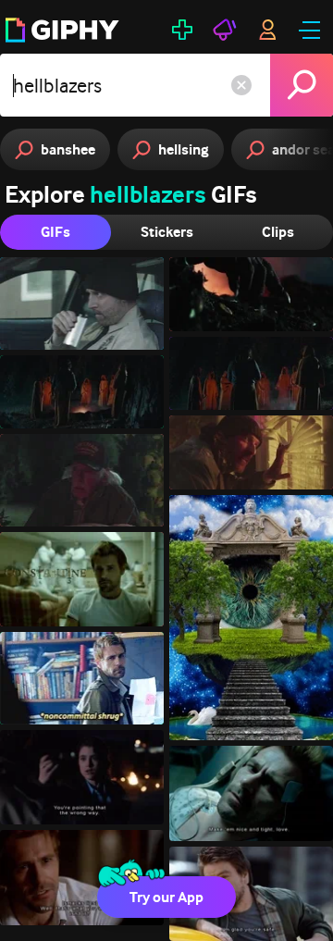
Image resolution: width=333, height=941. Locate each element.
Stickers (167, 232)
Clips (278, 232)
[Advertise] (224, 29)
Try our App (167, 897)
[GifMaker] (182, 29)
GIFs (55, 232)
